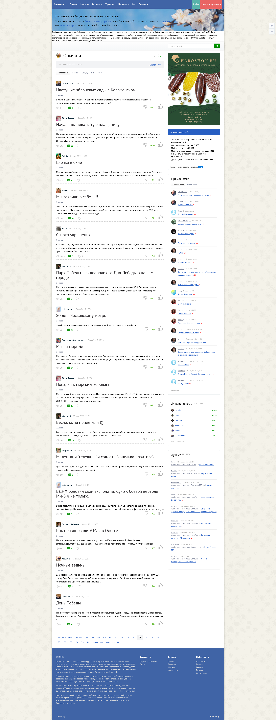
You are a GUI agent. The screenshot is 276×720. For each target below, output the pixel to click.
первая (79, 637)
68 (122, 637)
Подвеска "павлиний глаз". (189, 323)
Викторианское (184, 304)
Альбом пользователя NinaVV (184, 497)
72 (146, 637)
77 (71, 642)
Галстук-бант (183, 383)
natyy (180, 291)
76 (65, 642)
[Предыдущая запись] (271, 26)
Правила (199, 664)
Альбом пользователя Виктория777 (186, 485)
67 (116, 637)
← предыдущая (65, 637)
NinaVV (178, 430)
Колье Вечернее (185, 294)
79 (82, 642)
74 (157, 637)
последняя (98, 642)
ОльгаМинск (182, 192)
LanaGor (181, 240)
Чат (133, 4)
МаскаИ (181, 230)
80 (88, 642)
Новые (75, 73)
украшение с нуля (168, 21)
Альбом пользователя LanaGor (184, 508)
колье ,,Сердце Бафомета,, (190, 224)
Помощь (199, 670)
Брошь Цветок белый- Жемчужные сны (195, 374)
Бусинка (59, 4)
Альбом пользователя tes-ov (183, 464)
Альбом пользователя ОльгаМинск (186, 547)
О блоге (153, 64)
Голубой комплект (185, 214)
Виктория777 (181, 425)
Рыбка (180, 252)
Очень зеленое (184, 313)
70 (134, 637)
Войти (196, 4)
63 (93, 637)
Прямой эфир (180, 179)
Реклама (199, 667)
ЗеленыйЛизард (184, 220)
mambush (181, 361)
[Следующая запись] (271, 31)
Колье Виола (183, 364)
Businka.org (60, 717)
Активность (173, 670)
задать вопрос (68, 25)
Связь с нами (201, 673)
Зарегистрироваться (211, 4)
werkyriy (181, 300)
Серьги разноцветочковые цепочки (193, 195)
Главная (73, 4)
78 (76, 642)
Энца (180, 211)
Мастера (84, 4)
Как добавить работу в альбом (186, 167)
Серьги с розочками (186, 243)
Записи (171, 661)
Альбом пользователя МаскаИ (184, 473)
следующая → (112, 642)
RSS (159, 64)
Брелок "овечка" (185, 262)
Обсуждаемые (88, 73)
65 (104, 637)
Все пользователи (178, 442)
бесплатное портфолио (98, 21)
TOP (99, 73)
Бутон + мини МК (185, 204)
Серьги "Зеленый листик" (188, 332)
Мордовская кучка (186, 233)
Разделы (172, 664)
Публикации (192, 184)
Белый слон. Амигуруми (188, 284)
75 (59, 642)
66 (110, 637)
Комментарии (178, 184)
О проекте (200, 661)
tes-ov (178, 415)
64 (98, 637)
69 (128, 637)
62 (87, 637)
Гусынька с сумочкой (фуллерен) (192, 342)
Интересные (63, 73)
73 (152, 637)
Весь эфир (175, 390)
